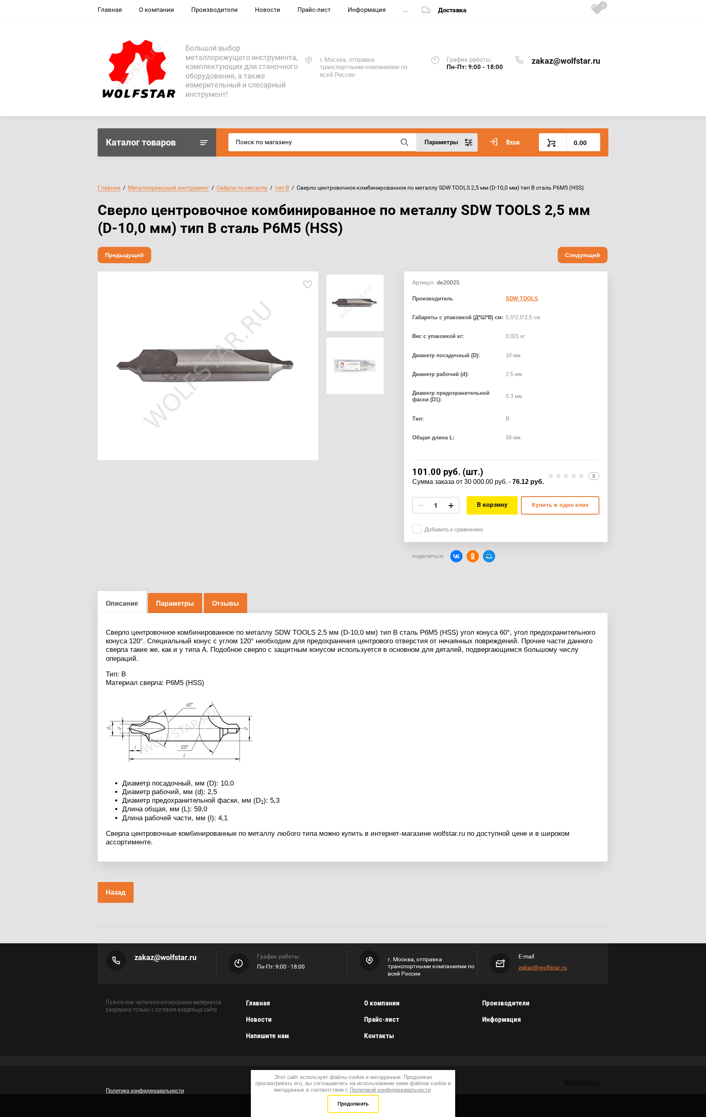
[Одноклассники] (473, 556)
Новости (267, 9)
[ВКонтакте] (456, 556)
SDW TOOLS (522, 298)
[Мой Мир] (489, 556)
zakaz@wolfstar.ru (566, 61)
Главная (110, 9)
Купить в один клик (560, 504)
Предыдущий (124, 255)
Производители (214, 9)
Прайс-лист (314, 9)
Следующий (582, 255)
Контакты (379, 1036)
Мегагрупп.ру (582, 1082)
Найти (404, 142)
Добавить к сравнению (453, 529)
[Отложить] (307, 284)
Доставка (452, 10)
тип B (282, 187)
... (405, 9)
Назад (115, 892)
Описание (122, 603)
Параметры (175, 603)
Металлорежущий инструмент (168, 187)
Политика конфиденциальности (145, 1091)
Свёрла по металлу (242, 187)
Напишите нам (267, 1036)
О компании (156, 9)
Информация (367, 9)
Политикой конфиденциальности (390, 1090)
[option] (208, 365)
